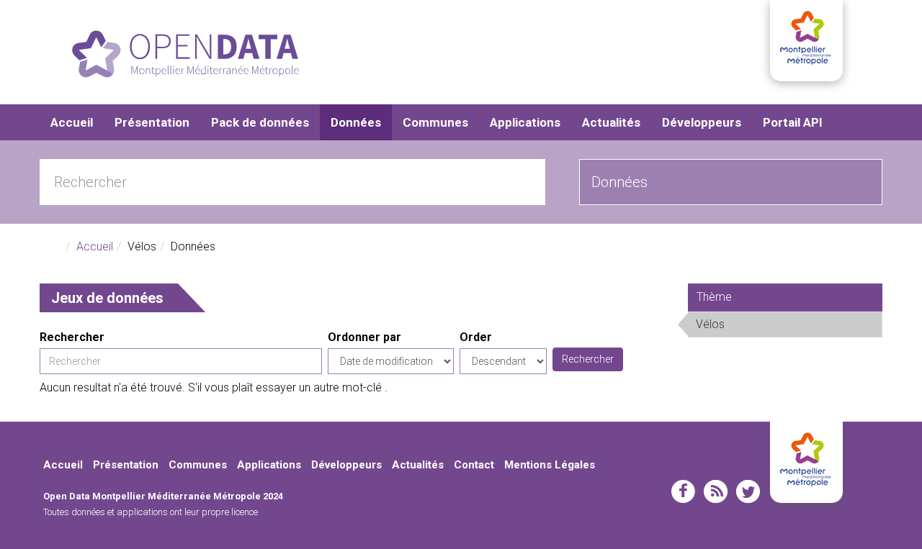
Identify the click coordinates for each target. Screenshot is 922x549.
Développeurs (701, 122)
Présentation (152, 122)
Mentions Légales (549, 464)
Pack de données (260, 122)
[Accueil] (185, 54)
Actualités (611, 122)
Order (476, 337)
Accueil (71, 122)
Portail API (793, 122)
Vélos (760, 324)
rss (716, 491)
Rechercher (72, 337)
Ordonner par (364, 337)
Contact (474, 464)
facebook (683, 491)
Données (356, 122)
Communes (435, 122)
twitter (748, 491)
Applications (525, 122)
